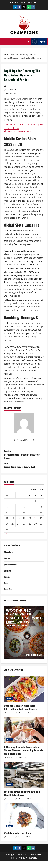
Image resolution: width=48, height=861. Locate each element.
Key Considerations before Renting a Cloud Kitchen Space (22, 793)
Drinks (7, 576)
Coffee (7, 558)
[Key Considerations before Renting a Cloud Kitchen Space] (24, 775)
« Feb (6, 534)
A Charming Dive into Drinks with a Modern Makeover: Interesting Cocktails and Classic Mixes (23, 750)
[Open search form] (28, 41)
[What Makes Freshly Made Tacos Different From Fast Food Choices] (24, 689)
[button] (4, 42)
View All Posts (24, 440)
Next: (19, 465)
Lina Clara (9, 713)
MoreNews (16, 857)
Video (42, 41)
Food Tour (8, 589)
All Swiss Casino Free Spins (17, 131)
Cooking (7, 570)
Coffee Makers (10, 564)
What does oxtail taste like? (17, 833)
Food (6, 583)
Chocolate (8, 552)
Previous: (22, 455)
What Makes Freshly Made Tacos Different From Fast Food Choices (20, 707)
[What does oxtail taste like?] (24, 816)
